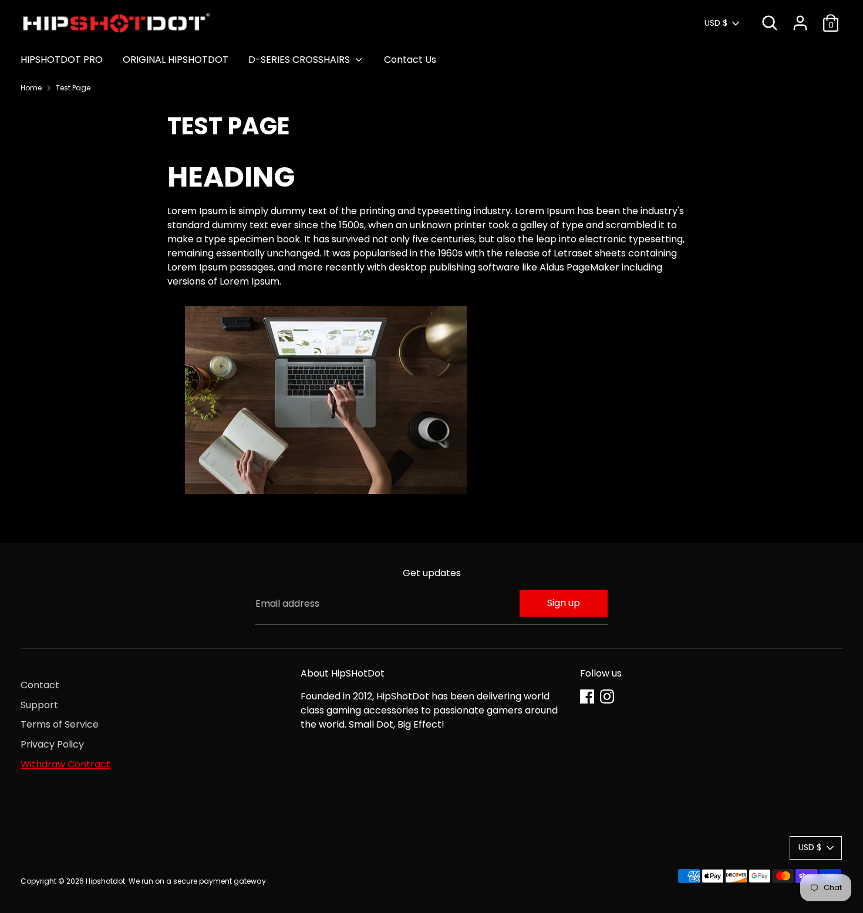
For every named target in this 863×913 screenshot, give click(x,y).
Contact (40, 685)
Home (31, 88)
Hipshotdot (105, 881)
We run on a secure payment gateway (197, 881)
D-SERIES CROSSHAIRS (300, 59)
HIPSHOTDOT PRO (62, 59)
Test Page (73, 88)
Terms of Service (60, 724)
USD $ (715, 23)
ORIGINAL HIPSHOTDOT (175, 59)
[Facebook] (587, 696)
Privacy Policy (52, 744)
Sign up (563, 603)
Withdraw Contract (65, 764)
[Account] (800, 23)
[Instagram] (607, 696)
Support (39, 705)
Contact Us (410, 59)
